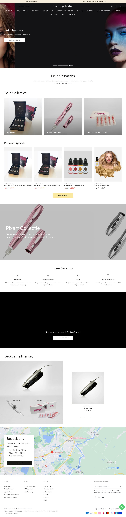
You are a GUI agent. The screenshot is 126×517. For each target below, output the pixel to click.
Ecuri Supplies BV (13, 508)
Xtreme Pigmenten (30, 486)
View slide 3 (65, 64)
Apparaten (7, 492)
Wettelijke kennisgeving (12, 513)
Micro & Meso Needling (11, 494)
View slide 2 (60, 64)
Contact (19, 463)
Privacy (46, 497)
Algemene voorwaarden (41, 511)
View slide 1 (55, 64)
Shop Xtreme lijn (63, 338)
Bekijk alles (63, 195)
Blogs (45, 500)
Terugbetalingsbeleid (28, 511)
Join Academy (20, 42)
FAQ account (48, 492)
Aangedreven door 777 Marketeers (13, 511)
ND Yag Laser (28, 489)
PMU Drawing (28, 492)
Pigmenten (7, 486)
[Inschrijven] (121, 487)
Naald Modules (9, 489)
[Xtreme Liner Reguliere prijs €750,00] (31, 382)
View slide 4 (71, 64)
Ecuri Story (47, 486)
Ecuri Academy (48, 489)
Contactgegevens (53, 511)
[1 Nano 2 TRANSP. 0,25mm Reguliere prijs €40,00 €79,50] (14, 407)
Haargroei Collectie (10, 497)
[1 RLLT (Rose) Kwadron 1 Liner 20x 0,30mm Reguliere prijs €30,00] (45, 406)
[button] (112, 6)
